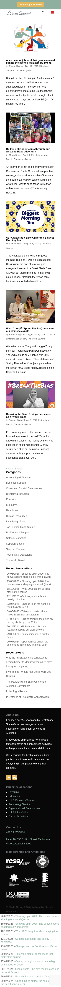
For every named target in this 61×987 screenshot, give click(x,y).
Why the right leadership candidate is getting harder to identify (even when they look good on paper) (29, 661)
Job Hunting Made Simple (20, 527)
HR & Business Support (22, 800)
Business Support (16, 482)
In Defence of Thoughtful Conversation (27, 697)
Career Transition (18, 816)
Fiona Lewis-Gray (18, 243)
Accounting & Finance (18, 477)
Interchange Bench (16, 338)
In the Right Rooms (16, 691)
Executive (11, 505)
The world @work (24, 70)
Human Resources (16, 516)
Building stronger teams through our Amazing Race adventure (28, 150)
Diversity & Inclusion (17, 494)
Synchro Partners (15, 549)
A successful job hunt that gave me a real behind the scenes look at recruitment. (30, 61)
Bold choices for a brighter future (33, 976)
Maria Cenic (15, 155)
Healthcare (12, 510)
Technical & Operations (19, 554)
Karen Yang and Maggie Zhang (24, 334)
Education (11, 499)
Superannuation (15, 543)
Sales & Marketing (16, 538)
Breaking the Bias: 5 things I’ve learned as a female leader (29, 415)
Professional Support (17, 532)
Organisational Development (24, 808)
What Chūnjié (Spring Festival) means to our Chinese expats (30, 329)
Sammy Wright (16, 420)
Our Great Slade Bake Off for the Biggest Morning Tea (30, 239)
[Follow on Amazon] (14, 777)
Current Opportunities (30, 4)
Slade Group (16, 907)
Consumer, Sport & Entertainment (24, 488)
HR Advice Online (18, 812)
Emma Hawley (16, 66)
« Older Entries (14, 468)
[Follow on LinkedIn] (8, 777)
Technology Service (19, 804)
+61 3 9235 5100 (15, 832)
